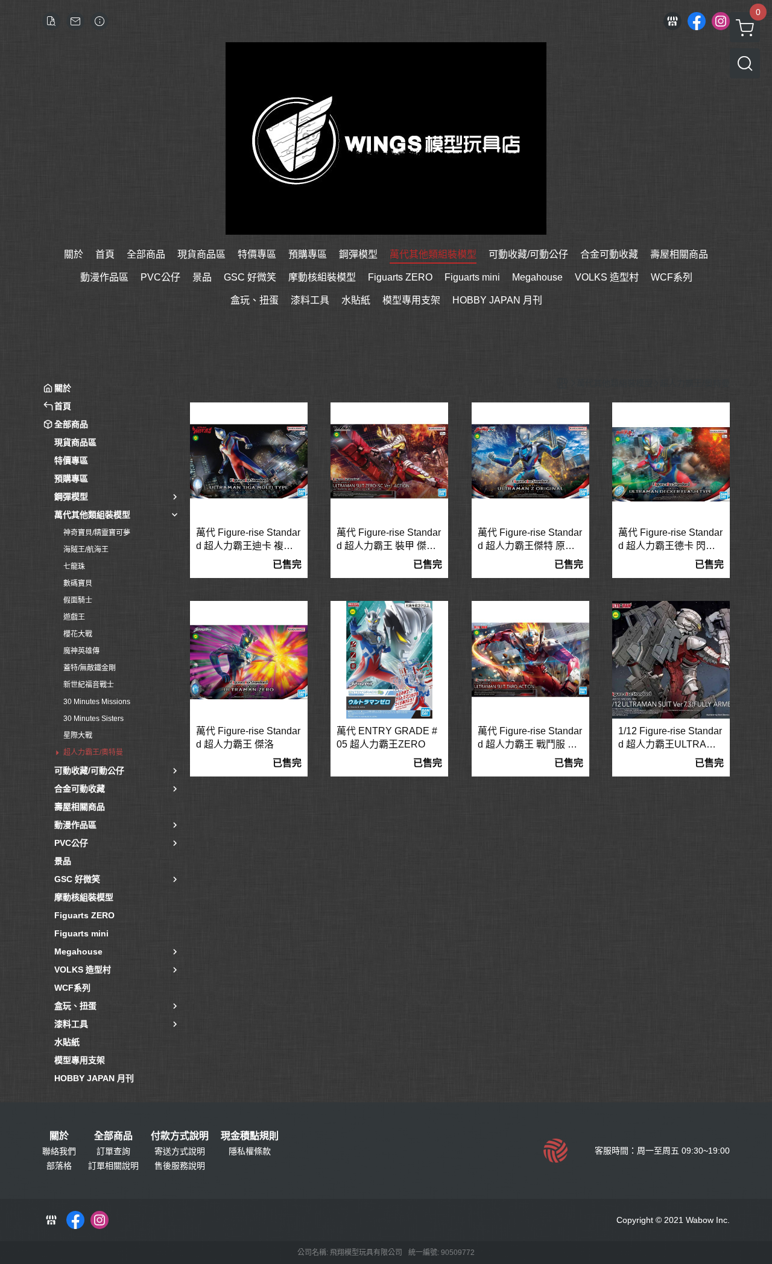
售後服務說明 (179, 1165)
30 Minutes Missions (96, 701)
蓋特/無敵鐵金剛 (89, 668)
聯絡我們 (59, 1151)
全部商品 (113, 1136)
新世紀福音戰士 (88, 685)
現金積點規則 (250, 1136)
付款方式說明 (180, 1136)
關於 (59, 1136)
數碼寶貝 (77, 583)
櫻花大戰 (77, 634)
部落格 (59, 1165)
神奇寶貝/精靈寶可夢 (96, 533)
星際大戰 (77, 735)
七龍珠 (74, 566)
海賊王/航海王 (86, 549)
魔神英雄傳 (81, 651)
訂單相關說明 (113, 1165)
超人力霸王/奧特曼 (93, 752)
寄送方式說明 (179, 1151)
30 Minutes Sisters (93, 718)
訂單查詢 (113, 1151)
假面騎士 (77, 600)
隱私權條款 (250, 1151)
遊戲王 (74, 617)
